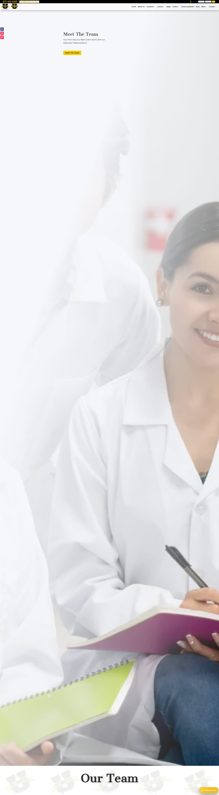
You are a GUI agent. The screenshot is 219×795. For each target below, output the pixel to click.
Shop (197, 7)
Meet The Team (72, 53)
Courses (160, 7)
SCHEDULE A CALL (29, 2)
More (203, 7)
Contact (212, 7)
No (211, 783)
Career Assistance (187, 7)
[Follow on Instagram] (2, 33)
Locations (150, 7)
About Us (141, 7)
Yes (202, 783)
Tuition (175, 7)
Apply (168, 7)
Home (133, 7)
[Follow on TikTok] (2, 37)
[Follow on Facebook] (2, 29)
